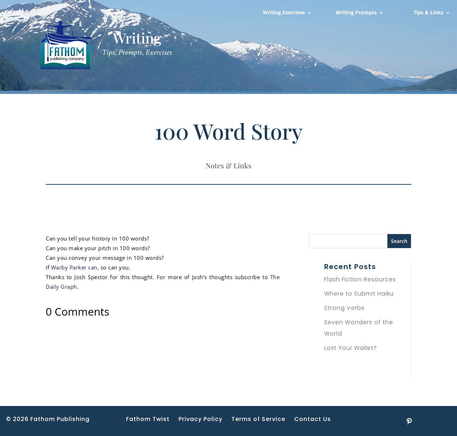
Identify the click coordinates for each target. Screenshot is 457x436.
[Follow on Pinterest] (409, 421)
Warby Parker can (74, 267)
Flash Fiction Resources (360, 279)
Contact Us (312, 419)
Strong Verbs (344, 308)
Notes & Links (228, 165)
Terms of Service (258, 419)
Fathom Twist (148, 419)
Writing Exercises (284, 13)
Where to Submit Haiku (359, 293)
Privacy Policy (200, 419)
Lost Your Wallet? (350, 348)
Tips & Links (428, 13)
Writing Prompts (356, 13)
